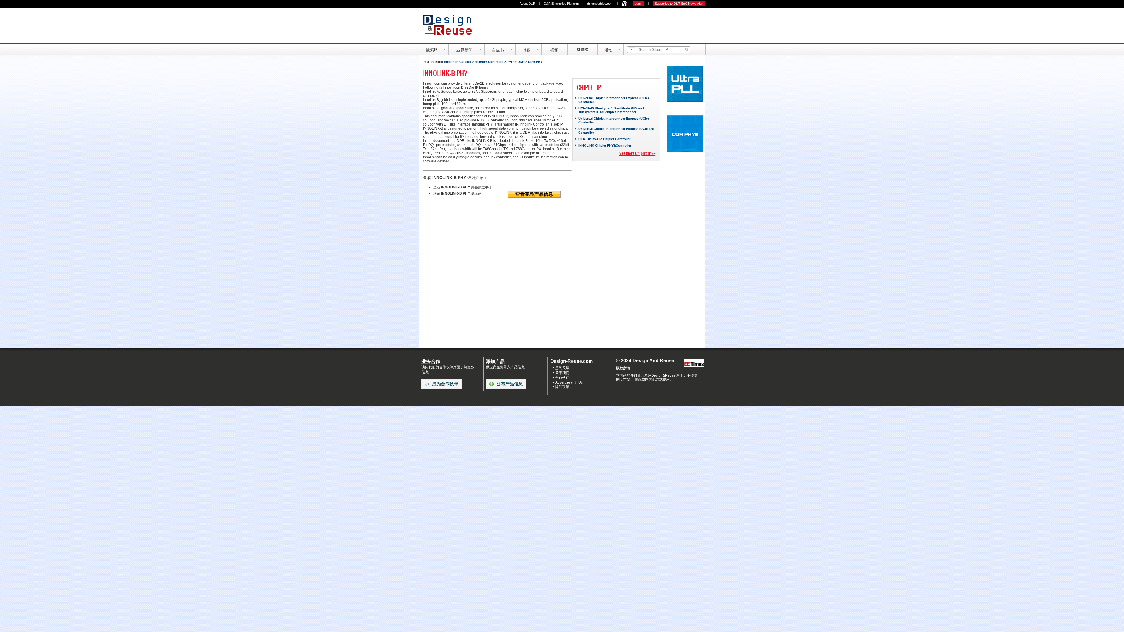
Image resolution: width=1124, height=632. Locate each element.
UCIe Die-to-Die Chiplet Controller (604, 139)
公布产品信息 (509, 384)
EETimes (694, 363)
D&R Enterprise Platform (561, 3)
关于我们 (562, 373)
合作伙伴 (562, 378)
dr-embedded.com (600, 3)
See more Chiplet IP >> (637, 153)
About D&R (527, 3)
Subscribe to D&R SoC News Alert (679, 3)
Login (638, 3)
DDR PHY (535, 61)
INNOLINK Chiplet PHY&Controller (604, 145)
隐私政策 (562, 387)
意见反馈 (562, 368)
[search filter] (632, 49)
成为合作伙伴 (445, 384)
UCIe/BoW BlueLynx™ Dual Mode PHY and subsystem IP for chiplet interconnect (611, 110)
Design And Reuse (450, 25)
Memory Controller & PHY (495, 61)
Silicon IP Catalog (457, 61)
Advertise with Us (569, 382)
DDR (521, 61)
